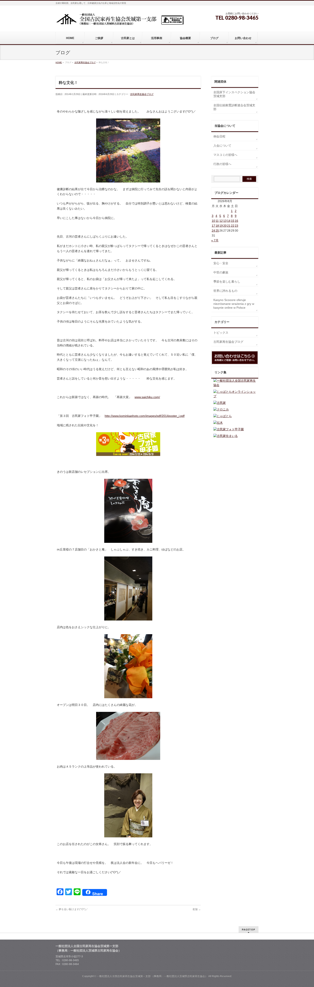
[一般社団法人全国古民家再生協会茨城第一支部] (120, 20)
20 (225, 225)
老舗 (196, 909)
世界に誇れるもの (225, 290)
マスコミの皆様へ (225, 154)
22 (232, 225)
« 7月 (215, 240)
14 (228, 220)
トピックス (220, 332)
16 (236, 220)
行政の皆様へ (222, 164)
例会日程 (219, 136)
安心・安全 (220, 263)
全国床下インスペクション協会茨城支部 (234, 94)
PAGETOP (248, 929)
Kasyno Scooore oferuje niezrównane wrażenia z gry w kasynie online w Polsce (233, 303)
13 (225, 220)
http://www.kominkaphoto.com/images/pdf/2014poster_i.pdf (145, 416)
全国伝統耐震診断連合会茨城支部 (234, 107)
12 (221, 220)
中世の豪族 (220, 272)
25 (217, 230)
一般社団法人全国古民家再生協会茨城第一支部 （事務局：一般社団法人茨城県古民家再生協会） (152, 976)
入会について (222, 145)
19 (221, 225)
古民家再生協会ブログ (142, 94)
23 (236, 225)
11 (217, 220)
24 (213, 230)
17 (213, 225)
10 (213, 220)
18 (217, 225)
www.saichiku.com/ (147, 397)
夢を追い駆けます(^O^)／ (72, 909)
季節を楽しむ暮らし (226, 281)
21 (228, 225)
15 (232, 220)
